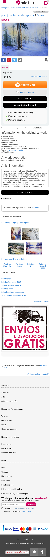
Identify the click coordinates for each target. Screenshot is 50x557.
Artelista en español (9, 401)
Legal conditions (7, 485)
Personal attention (16, 120)
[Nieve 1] (25, 39)
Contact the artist (25, 99)
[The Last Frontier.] (31, 234)
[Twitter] (34, 552)
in (32, 539)
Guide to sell (6, 448)
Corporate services (9, 429)
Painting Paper (7, 289)
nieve (8, 150)
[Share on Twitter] (14, 60)
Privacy (24, 511)
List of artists (6, 476)
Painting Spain (6, 279)
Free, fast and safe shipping (20, 113)
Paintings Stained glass (42, 266)
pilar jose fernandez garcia (17, 15)
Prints (3, 425)
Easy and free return (17, 116)
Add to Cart (27, 84)
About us (5, 393)
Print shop (5, 481)
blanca (13, 150)
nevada (20, 150)
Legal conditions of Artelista (23, 508)
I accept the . (19, 508)
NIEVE (39, 8)
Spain (40, 15)
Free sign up (6, 444)
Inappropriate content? (41, 301)
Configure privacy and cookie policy (15, 493)
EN (18, 539)
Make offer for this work (25, 105)
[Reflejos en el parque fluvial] (15, 234)
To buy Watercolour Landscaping (13, 295)
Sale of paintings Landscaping (12, 292)
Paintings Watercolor (7, 265)
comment (35, 208)
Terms (29, 511)
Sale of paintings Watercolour (12, 285)
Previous (37, 11)
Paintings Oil (30, 265)
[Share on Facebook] (3, 60)
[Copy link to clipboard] (20, 60)
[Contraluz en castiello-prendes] (16, 249)
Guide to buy (6, 420)
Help (3, 468)
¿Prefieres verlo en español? (38, 374)
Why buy (4, 416)
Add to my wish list (27, 92)
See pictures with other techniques (14, 259)
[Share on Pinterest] (9, 60)
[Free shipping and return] (24, 328)
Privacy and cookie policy (11, 489)
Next (43, 11)
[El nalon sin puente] (34, 248)
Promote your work (9, 453)
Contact (4, 472)
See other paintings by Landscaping (15, 223)
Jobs (3, 397)
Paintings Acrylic (19, 265)
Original (5, 67)
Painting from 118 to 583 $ (11, 282)
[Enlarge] (46, 61)
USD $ (38, 128)
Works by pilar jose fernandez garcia (23, 8)
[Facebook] (42, 552)
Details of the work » (39, 77)
